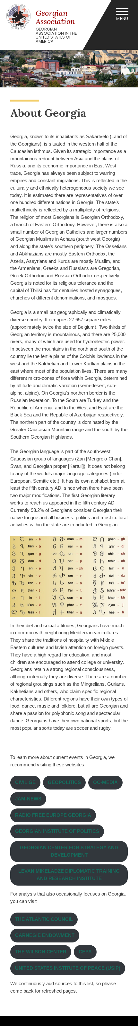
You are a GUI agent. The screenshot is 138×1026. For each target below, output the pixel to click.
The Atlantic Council (44, 919)
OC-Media (105, 782)
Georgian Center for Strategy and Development (69, 851)
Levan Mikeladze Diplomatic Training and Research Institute (69, 874)
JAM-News (28, 798)
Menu (122, 18)
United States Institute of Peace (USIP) (67, 968)
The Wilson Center (40, 951)
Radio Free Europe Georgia (53, 815)
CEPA (85, 951)
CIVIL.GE (25, 782)
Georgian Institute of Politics (57, 831)
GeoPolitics (64, 782)
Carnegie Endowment (44, 935)
